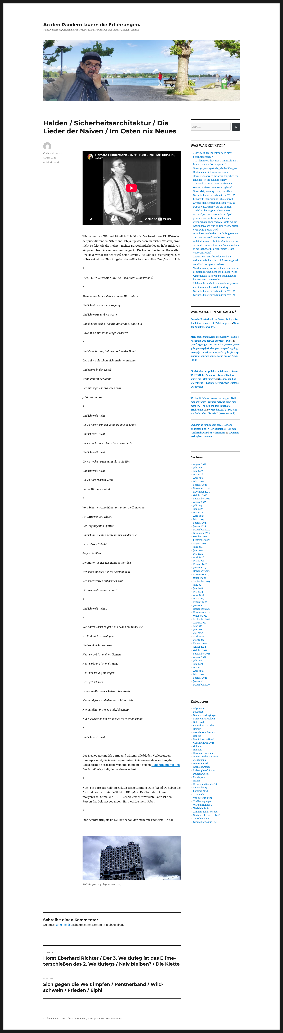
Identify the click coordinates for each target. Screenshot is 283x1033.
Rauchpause (199, 777)
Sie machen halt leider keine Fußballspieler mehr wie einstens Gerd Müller (215, 383)
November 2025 (201, 491)
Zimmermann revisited (205, 811)
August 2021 (199, 657)
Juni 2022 (198, 629)
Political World (51, 162)
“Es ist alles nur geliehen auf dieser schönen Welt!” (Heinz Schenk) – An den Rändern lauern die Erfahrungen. (214, 375)
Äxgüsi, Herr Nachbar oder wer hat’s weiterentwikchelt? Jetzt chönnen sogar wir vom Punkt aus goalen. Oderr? (216, 260)
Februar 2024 (200, 564)
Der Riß (197, 736)
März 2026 (199, 481)
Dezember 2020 (201, 684)
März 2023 (198, 598)
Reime (196, 780)
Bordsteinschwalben (204, 718)
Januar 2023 (199, 605)
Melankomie (199, 760)
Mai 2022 (198, 633)
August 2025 (199, 502)
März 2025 (198, 519)
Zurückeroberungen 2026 (206, 815)
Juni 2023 (198, 588)
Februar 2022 (200, 643)
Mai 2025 (198, 512)
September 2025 (201, 498)
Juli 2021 (197, 660)
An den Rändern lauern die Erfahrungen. (91, 24)
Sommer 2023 (200, 791)
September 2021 (201, 653)
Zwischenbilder (201, 818)
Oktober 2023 (200, 578)
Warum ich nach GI (203, 804)
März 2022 (198, 640)
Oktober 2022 (200, 615)
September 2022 (201, 619)
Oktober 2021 (200, 650)
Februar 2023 (200, 602)
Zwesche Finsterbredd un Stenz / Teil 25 (214, 195)
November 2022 (201, 612)
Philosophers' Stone (204, 770)
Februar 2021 (200, 677)
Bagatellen (198, 711)
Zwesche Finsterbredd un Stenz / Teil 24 (214, 202)
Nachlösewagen (201, 767)
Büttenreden (199, 722)
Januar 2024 (199, 567)
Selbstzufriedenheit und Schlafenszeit (213, 199)
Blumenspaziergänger (204, 715)
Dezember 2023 (201, 571)
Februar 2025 (200, 522)
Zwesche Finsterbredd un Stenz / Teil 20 (214, 295)
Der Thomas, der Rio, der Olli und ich (212, 206)
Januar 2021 (199, 681)
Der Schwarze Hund (203, 739)
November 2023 (201, 574)
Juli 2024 (197, 547)
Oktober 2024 (200, 536)
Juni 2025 (198, 509)
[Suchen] (236, 127)
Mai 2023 (198, 591)
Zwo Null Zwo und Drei (205, 822)
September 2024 (201, 540)
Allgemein (198, 708)
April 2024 (198, 557)
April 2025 (198, 516)
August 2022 (199, 622)
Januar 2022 (199, 646)
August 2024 (199, 543)
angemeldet (64, 924)
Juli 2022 (197, 626)
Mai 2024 (198, 553)
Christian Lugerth (52, 153)
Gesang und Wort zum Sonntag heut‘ (212, 187)
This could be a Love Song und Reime (212, 183)
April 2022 (198, 636)
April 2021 (198, 671)
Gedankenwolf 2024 (203, 742)
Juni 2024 (198, 550)
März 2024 (198, 560)
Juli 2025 (197, 505)
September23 (200, 787)
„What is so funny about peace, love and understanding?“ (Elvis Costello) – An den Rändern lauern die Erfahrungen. (213, 429)
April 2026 (198, 478)
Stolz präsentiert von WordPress (105, 1018)
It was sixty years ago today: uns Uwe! (213, 191)
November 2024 (201, 533)
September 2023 (201, 581)
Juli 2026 (198, 467)
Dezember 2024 (201, 529)
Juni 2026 (198, 471)
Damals (197, 729)
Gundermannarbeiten (165, 764)
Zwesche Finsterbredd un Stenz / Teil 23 (214, 291)
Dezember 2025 (201, 488)
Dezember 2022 (201, 609)
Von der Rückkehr (202, 798)
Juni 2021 (198, 664)
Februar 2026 (200, 485)
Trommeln (199, 794)
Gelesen (197, 746)
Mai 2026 (198, 474)
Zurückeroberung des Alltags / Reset (212, 210)
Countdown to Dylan (204, 725)
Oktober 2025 (200, 495)
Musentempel (200, 763)
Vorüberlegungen (202, 801)
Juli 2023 (197, 584)
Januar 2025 (199, 526)
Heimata (197, 749)
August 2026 (200, 464)
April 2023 (198, 595)
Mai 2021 (198, 667)
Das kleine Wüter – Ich (205, 732)
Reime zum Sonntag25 (205, 784)
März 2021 (198, 674)
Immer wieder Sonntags (205, 756)
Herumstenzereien (203, 753)
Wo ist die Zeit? (201, 808)
